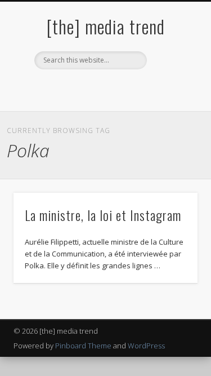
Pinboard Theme (83, 345)
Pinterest (115, 88)
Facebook (69, 88)
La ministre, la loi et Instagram (103, 215)
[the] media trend (106, 26)
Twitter (92, 88)
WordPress (146, 345)
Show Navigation (170, 101)
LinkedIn (138, 88)
